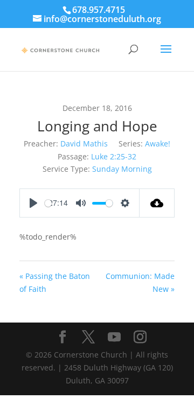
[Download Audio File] (157, 203)
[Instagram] (140, 337)
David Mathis (84, 143)
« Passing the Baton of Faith (54, 282)
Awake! (157, 143)
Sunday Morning (122, 169)
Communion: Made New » (140, 282)
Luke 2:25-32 (113, 156)
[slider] (48, 203)
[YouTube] (114, 337)
